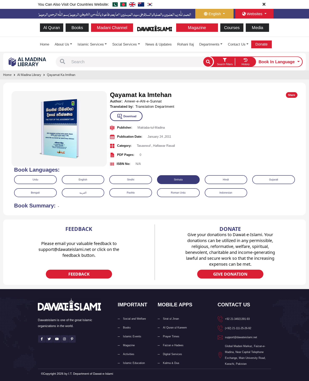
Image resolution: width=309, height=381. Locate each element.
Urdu (35, 179)
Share (291, 95)
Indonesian (225, 192)
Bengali (35, 192)
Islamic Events (132, 336)
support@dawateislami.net (241, 337)
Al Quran (51, 27)
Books (77, 27)
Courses (232, 27)
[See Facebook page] (41, 339)
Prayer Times (171, 336)
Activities (128, 354)
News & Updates (158, 44)
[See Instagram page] (64, 339)
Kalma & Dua (171, 363)
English (83, 179)
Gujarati (273, 179)
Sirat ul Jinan (171, 318)
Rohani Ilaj (185, 44)
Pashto (131, 192)
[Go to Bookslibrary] (27, 61)
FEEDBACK (79, 274)
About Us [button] (62, 44)
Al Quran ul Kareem (175, 327)
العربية (82, 192)
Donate (261, 44)
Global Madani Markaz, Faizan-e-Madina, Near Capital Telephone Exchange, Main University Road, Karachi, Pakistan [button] (245, 355)
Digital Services (172, 354)
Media (257, 27)
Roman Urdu (178, 192)
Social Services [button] (124, 44)
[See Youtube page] (57, 339)
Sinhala (178, 179)
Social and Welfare (134, 318)
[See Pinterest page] (72, 339)
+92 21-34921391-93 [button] (237, 318)
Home (44, 44)
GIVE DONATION (230, 274)
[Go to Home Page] (154, 27)
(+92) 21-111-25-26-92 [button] (238, 328)
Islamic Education (134, 363)
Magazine (197, 27)
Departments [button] (209, 44)
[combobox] (136, 62)
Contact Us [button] (237, 44)
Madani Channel (112, 27)
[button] (62, 62)
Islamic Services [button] (91, 44)
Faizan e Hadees (173, 345)
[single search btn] (208, 62)
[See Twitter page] (49, 339)
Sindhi (130, 179)
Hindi (226, 179)
